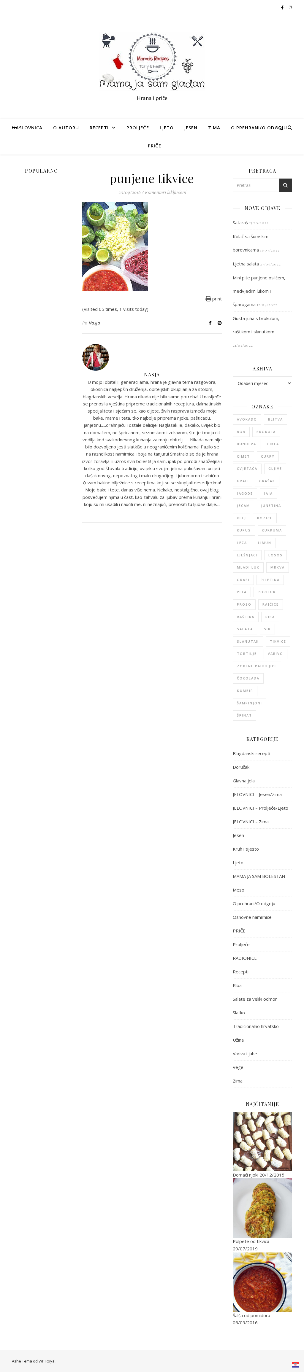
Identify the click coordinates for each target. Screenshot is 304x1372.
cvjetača (247, 468)
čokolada (248, 678)
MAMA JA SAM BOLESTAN (259, 876)
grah (242, 481)
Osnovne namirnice (252, 917)
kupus (244, 530)
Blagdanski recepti (251, 753)
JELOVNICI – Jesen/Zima (257, 794)
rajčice (270, 604)
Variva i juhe (245, 1053)
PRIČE (154, 146)
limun (264, 542)
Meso (238, 890)
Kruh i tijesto (246, 849)
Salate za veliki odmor (255, 999)
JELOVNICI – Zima (251, 822)
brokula (266, 431)
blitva (275, 419)
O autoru (66, 127)
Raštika (245, 617)
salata (245, 629)
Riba (237, 985)
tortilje (247, 653)
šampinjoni (249, 703)
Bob (241, 431)
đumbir (245, 690)
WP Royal (47, 1361)
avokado (247, 419)
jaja (268, 493)
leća (242, 542)
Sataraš (240, 222)
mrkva (277, 567)
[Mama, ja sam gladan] (152, 61)
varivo (275, 653)
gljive (275, 468)
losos (275, 555)
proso (244, 604)
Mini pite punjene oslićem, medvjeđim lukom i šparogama (259, 291)
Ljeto (167, 127)
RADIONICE (245, 958)
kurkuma (272, 530)
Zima (214, 127)
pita (242, 592)
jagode (245, 493)
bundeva (246, 444)
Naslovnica (27, 127)
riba (270, 617)
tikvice (278, 641)
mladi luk (248, 567)
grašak (267, 481)
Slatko (239, 1013)
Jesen (190, 127)
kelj (241, 518)
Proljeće (137, 127)
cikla (273, 444)
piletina (270, 579)
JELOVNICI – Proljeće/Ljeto (260, 808)
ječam (243, 505)
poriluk (267, 592)
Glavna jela (244, 781)
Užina (238, 1040)
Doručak (241, 767)
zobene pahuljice (257, 666)
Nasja (94, 323)
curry (268, 456)
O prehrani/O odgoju (259, 127)
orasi (243, 579)
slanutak (248, 641)
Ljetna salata (246, 264)
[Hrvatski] (296, 1365)
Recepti (99, 127)
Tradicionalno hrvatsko (256, 1026)
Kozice (265, 518)
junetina (271, 505)
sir (267, 629)
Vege (238, 1067)
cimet (243, 456)
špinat (244, 715)
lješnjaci (247, 555)
